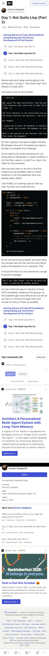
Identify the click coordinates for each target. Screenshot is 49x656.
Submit (10, 374)
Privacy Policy (26, 634)
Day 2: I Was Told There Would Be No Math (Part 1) (23, 529)
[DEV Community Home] (10, 3)
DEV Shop (36, 631)
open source (24, 638)
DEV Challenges (20, 621)
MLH (44, 631)
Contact (6, 631)
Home (9, 621)
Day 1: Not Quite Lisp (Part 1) (16, 540)
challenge (34, 27)
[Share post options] (44, 652)
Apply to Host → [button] (11, 601)
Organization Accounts (13, 628)
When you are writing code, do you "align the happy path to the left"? (22, 517)
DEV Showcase (30, 628)
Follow (24, 474)
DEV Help (25, 624)
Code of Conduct (17, 381)
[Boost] (37, 652)
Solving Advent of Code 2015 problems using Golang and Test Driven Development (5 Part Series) (23, 37)
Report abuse (33, 381)
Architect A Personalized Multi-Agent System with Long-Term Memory (21, 423)
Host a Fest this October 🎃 (21, 583)
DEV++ (30, 621)
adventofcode (15, 27)
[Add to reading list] (28, 652)
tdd (26, 27)
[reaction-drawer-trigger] (6, 652)
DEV (11, 640)
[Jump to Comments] (17, 652)
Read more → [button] (10, 453)
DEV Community (10, 612)
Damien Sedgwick (16, 9)
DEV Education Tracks (11, 624)
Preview (22, 374)
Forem (11, 638)
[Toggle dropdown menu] (46, 389)
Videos (38, 621)
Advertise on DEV (38, 624)
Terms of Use (39, 634)
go (4, 27)
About (41, 628)
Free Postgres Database (20, 631)
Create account (39, 3)
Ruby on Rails (24, 643)
